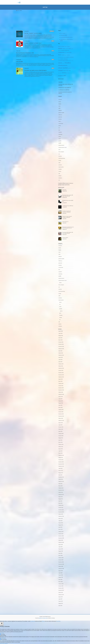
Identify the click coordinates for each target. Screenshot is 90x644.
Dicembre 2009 (61, 535)
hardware (60, 119)
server (61, 59)
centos (66, 46)
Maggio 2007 (61, 603)
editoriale (60, 110)
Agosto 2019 (61, 422)
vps (70, 70)
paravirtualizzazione (61, 57)
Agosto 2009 (61, 544)
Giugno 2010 (61, 522)
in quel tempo (61, 123)
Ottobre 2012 (61, 479)
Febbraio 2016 (61, 444)
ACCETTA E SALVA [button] (4, 643)
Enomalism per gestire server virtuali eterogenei (35, 70)
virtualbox (67, 63)
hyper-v (60, 121)
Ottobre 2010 (61, 514)
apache (59, 46)
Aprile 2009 (60, 553)
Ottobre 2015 (61, 446)
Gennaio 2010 (61, 533)
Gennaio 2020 (61, 411)
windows (64, 72)
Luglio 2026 (60, 333)
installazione (61, 52)
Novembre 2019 (61, 416)
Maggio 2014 (61, 457)
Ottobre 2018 (61, 429)
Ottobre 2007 (61, 592)
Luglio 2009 (60, 546)
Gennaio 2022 (61, 370)
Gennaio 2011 (61, 507)
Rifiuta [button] (43, 621)
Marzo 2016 (60, 442)
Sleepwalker (64, 189)
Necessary (3, 634)
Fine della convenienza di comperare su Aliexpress (65, 93)
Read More (58, 621)
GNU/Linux (51, 31)
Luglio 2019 (60, 424)
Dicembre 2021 (61, 372)
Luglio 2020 (60, 398)
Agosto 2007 (61, 596)
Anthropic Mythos (65, 237)
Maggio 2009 (61, 551)
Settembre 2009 (61, 542)
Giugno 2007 (61, 601)
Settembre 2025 (61, 348)
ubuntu (60, 63)
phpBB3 (60, 276)
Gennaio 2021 (61, 385)
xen (64, 75)
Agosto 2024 (61, 357)
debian (60, 48)
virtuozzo (69, 68)
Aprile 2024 (60, 361)
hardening (63, 50)
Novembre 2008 (61, 564)
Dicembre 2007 (61, 588)
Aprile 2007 (60, 605)
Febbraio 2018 (61, 433)
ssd (69, 60)
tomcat (72, 60)
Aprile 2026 (60, 337)
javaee (60, 125)
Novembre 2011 (61, 490)
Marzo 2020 (60, 407)
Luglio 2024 (60, 359)
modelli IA (60, 132)
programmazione (61, 145)
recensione (71, 57)
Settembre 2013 (61, 466)
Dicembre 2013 (61, 461)
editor (59, 108)
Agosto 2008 (61, 570)
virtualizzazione (62, 65)
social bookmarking (62, 158)
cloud (59, 252)
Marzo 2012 (60, 485)
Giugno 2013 (61, 470)
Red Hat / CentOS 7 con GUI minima (33, 33)
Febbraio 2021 (61, 383)
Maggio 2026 (61, 335)
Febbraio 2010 (61, 531)
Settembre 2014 (61, 455)
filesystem (59, 50)
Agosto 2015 (61, 448)
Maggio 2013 (61, 472)
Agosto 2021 (61, 379)
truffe (59, 162)
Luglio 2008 (60, 572)
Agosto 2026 (61, 331)
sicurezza (65, 59)
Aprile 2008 (60, 579)
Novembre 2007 (61, 590)
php (65, 57)
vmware (60, 70)
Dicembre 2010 (61, 509)
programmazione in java (63, 147)
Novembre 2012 (61, 477)
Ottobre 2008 (61, 566)
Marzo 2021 (60, 381)
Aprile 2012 (60, 483)
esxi (72, 48)
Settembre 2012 (61, 481)
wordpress (60, 75)
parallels (60, 140)
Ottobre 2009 (61, 540)
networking (60, 134)
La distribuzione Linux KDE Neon (64, 89)
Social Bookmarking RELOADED (66, 37)
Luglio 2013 (60, 468)
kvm (52, 50)
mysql (63, 54)
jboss (65, 52)
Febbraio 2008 (61, 583)
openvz (68, 54)
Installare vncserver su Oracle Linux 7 (33, 43)
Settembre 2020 (61, 394)
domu (70, 48)
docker (64, 48)
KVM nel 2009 (19, 61)
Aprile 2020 (60, 405)
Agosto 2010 (61, 518)
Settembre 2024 (61, 355)
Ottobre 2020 (61, 392)
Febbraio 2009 (61, 557)
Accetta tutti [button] (32, 621)
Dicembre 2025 (61, 344)
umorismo (60, 164)
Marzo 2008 (60, 581)
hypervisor (67, 50)
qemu (67, 57)
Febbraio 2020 (61, 409)
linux (59, 55)
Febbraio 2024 (61, 363)
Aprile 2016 (60, 440)
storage (60, 160)
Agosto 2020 (61, 396)
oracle (60, 138)
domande (67, 48)
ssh (70, 60)
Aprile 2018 (60, 431)
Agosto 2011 (61, 496)
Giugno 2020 (61, 400)
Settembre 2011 (61, 494)
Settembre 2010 (61, 516)
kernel (68, 52)
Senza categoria (61, 151)
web (59, 173)
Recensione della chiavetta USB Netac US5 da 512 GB (66, 85)
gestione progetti (61, 112)
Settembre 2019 (61, 420)
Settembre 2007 (61, 594)
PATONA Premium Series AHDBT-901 (65, 87)
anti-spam (60, 99)
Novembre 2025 (61, 346)
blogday (60, 103)
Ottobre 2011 (61, 492)
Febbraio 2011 (61, 505)
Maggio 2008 (61, 577)
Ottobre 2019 (61, 418)
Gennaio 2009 (61, 559)
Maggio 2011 (61, 498)
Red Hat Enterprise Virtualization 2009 (25, 52)
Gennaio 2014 (61, 459)
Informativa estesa (63, 35)
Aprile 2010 (60, 527)
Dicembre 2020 (61, 387)
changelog (68, 46)
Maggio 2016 (61, 437)
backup (62, 46)
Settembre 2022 (61, 368)
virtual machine (63, 68)
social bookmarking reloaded (63, 60)
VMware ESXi (65, 70)
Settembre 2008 (61, 568)
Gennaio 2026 (61, 342)
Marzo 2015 (60, 453)
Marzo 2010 (60, 529)
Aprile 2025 (60, 350)
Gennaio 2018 (61, 435)
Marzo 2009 (60, 555)
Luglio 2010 (60, 520)
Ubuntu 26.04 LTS (65, 221)
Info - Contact (62, 33)
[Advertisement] (45, 19)
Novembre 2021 (61, 374)
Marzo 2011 (60, 503)
